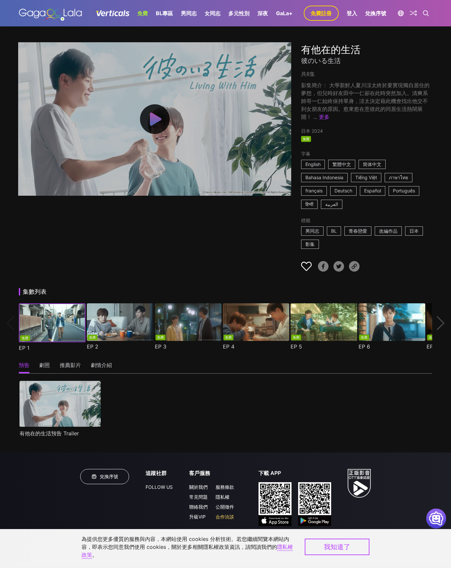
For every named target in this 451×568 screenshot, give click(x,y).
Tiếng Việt (366, 177)
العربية (331, 204)
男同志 (189, 13)
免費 (142, 13)
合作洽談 (225, 516)
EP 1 (24, 348)
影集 (310, 244)
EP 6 (364, 346)
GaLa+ (284, 13)
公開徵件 (225, 507)
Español (372, 190)
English (313, 164)
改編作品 (388, 231)
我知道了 (337, 547)
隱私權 (222, 497)
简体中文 (372, 164)
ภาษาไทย (398, 177)
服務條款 (225, 487)
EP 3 (160, 346)
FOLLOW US (159, 487)
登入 (352, 13)
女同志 (213, 13)
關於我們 (198, 487)
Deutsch (343, 190)
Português (404, 190)
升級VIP (197, 516)
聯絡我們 (198, 507)
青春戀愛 (358, 231)
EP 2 (92, 346)
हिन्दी (309, 204)
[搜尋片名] (426, 13)
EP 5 (296, 346)
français (314, 190)
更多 (324, 117)
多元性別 (239, 13)
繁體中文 (341, 164)
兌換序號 (375, 13)
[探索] (413, 13)
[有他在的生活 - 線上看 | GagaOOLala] (50, 13)
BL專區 (164, 13)
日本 (414, 231)
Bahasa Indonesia (324, 177)
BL (334, 231)
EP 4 (228, 346)
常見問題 (198, 497)
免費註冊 (321, 13)
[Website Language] (400, 13)
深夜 (263, 13)
